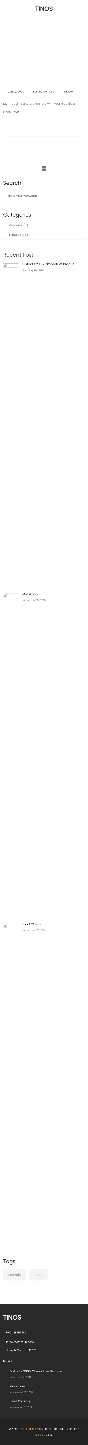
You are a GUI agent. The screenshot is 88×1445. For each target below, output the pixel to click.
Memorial (15, 225)
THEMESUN (34, 1429)
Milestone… (31, 594)
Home (22, 57)
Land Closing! (32, 924)
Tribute (39, 57)
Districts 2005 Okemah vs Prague (48, 264)
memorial (49, 91)
